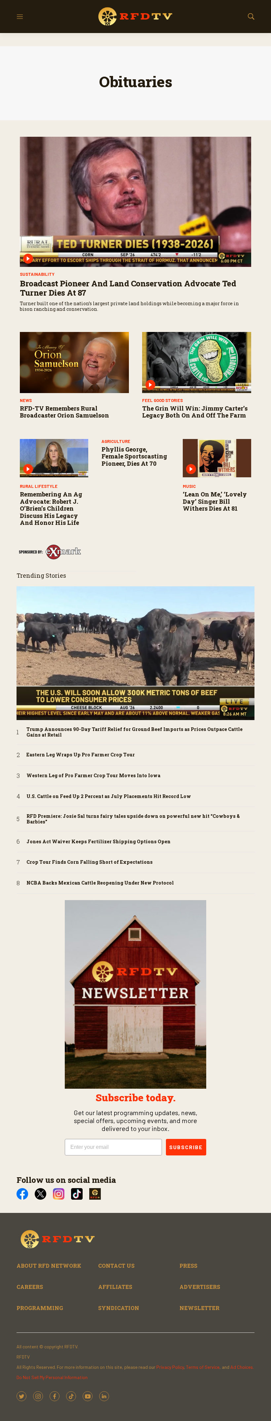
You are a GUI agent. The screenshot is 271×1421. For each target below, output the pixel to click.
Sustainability (37, 274)
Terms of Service (202, 1367)
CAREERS (30, 1287)
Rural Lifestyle (39, 486)
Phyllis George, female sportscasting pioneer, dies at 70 (134, 456)
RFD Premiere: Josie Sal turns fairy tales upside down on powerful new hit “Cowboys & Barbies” (133, 819)
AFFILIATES (115, 1287)
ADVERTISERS (199, 1287)
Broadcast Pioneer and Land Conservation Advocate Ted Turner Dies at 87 (128, 288)
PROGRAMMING (40, 1308)
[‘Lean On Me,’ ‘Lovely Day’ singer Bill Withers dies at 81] (217, 458)
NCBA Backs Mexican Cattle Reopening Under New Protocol (100, 883)
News (26, 400)
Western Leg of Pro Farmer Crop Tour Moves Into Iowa (93, 776)
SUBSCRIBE (186, 1147)
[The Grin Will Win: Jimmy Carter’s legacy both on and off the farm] (196, 362)
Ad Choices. (242, 1367)
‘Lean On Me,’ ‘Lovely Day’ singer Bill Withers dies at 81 (215, 501)
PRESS (188, 1265)
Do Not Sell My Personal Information (52, 1377)
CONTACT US (116, 1265)
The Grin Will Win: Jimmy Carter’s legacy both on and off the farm (195, 411)
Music (189, 486)
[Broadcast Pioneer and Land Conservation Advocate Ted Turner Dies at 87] (135, 202)
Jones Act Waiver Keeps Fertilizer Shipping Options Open (98, 842)
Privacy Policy (170, 1367)
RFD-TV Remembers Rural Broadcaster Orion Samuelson (64, 411)
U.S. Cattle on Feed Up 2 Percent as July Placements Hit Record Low (108, 796)
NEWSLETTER (199, 1308)
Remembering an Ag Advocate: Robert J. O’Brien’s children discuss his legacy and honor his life (51, 508)
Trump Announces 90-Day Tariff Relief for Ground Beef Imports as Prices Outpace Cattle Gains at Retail (134, 732)
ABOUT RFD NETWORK (49, 1265)
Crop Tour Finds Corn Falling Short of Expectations (89, 862)
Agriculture (115, 441)
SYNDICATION (118, 1308)
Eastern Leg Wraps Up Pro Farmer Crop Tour (80, 755)
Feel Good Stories (162, 400)
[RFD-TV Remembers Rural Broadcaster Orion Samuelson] (74, 362)
